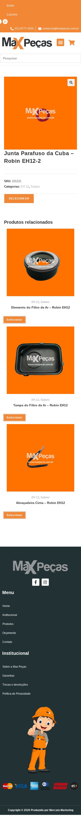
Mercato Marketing (61, 810)
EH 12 (25, 186)
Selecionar (19, 198)
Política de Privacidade (16, 693)
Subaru (35, 186)
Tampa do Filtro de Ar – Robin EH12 (40, 405)
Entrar (10, 5)
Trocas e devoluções (15, 684)
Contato (7, 642)
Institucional (9, 615)
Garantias (8, 675)
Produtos (8, 624)
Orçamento (9, 633)
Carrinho (12, 14)
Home (6, 606)
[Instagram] (5, 21)
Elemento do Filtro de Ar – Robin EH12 (40, 307)
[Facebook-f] (35, 582)
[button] (60, 42)
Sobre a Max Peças (14, 666)
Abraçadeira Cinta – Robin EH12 (40, 503)
